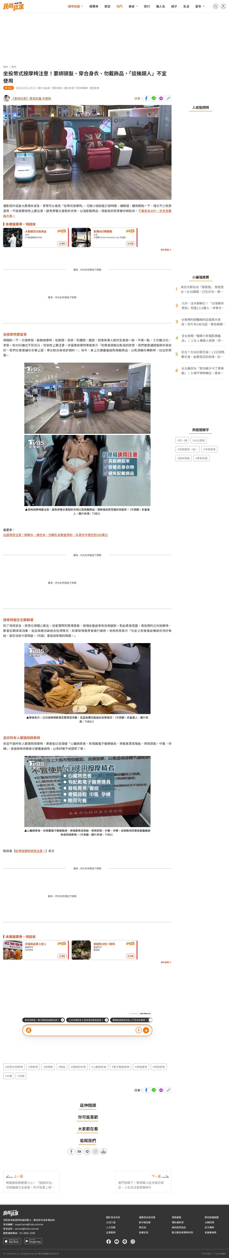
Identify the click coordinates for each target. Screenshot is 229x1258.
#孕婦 (20, 1076)
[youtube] (116, 1241)
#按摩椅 (33, 1067)
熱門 (120, 6)
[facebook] (108, 1241)
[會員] (223, 6)
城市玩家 (74, 6)
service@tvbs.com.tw (27, 1228)
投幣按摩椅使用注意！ (30, 851)
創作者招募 (145, 1222)
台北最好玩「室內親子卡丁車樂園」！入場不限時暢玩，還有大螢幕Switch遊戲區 (202, 370)
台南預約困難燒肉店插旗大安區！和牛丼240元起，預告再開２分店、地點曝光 (203, 321)
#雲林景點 (183, 458)
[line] (124, 1241)
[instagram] (132, 1241)
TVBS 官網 (206, 1253)
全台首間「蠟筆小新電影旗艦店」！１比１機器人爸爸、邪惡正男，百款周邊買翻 (203, 338)
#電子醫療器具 (120, 1067)
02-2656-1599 (27, 1233)
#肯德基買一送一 (187, 449)
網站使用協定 (179, 1227)
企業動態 (111, 1232)
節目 (107, 6)
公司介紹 (111, 1222)
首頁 (5, 66)
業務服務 (176, 1217)
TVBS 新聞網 (220, 1253)
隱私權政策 (178, 1222)
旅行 (147, 6)
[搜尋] (215, 6)
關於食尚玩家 (113, 1217)
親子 (174, 6)
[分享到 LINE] (154, 98)
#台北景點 (198, 440)
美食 (132, 6)
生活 (186, 6)
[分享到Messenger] (161, 98)
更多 (198, 6)
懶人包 (160, 6)
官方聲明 (209, 1227)
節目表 (142, 1227)
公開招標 (209, 1222)
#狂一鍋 (182, 440)
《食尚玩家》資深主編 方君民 (31, 98)
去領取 (62, 243)
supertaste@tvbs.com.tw (29, 1224)
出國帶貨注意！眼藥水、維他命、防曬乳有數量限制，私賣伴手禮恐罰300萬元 (55, 535)
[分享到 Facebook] (146, 98)
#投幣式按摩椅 (14, 1067)
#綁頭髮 (48, 1067)
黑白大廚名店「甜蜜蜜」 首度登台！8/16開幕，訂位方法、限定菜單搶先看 (202, 289)
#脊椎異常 (141, 1067)
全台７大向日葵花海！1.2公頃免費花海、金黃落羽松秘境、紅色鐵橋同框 (202, 354)
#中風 (8, 1076)
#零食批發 (201, 458)
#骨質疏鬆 (159, 1067)
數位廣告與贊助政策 (182, 1232)
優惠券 (93, 6)
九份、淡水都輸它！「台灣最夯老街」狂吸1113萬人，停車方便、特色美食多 (203, 305)
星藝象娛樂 (210, 1232)
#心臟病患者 (98, 1067)
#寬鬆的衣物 (78, 1067)
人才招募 (111, 1227)
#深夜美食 (209, 449)
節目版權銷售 (212, 1217)
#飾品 (61, 1067)
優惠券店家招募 (147, 1217)
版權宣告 (143, 1232)
